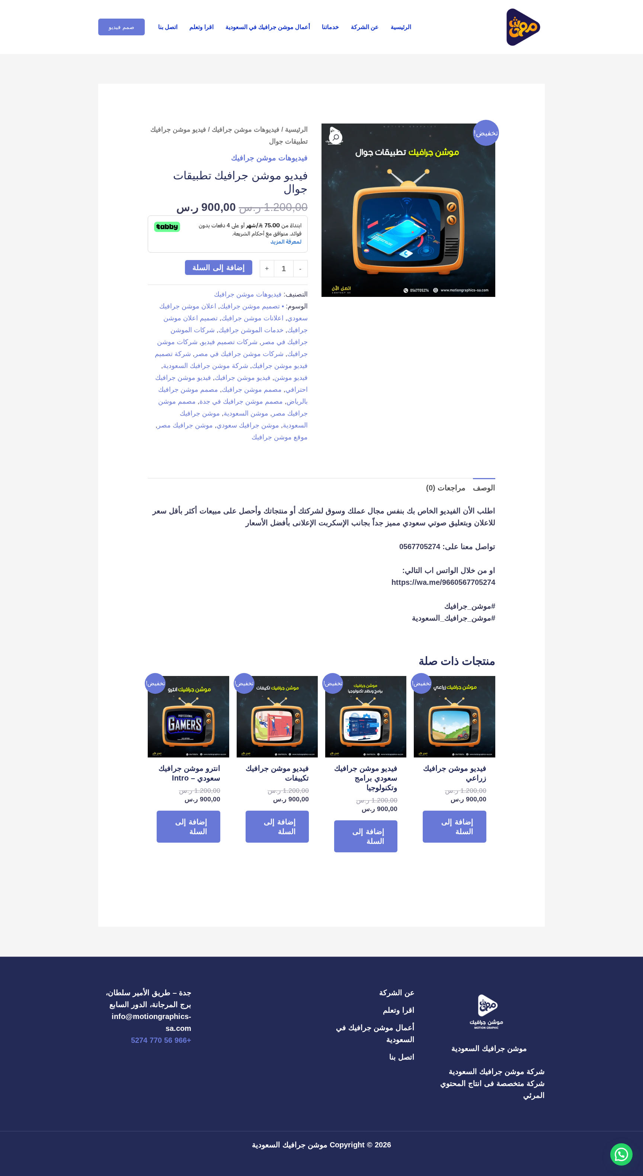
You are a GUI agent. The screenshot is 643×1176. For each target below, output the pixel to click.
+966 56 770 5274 (161, 1040)
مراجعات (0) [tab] (446, 488)
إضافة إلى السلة (218, 267)
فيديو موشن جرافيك (243, 377)
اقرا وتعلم (201, 27)
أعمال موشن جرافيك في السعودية (267, 27)
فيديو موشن (291, 377)
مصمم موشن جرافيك (252, 389)
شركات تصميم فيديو (229, 342)
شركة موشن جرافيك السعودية (205, 365)
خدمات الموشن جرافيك (251, 330)
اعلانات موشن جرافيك (252, 318)
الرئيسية (401, 27)
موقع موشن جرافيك (280, 437)
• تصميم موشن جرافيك (252, 306)
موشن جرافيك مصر (185, 425)
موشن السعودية (246, 413)
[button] (121, 27)
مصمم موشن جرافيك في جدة (241, 401)
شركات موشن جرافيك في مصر (239, 354)
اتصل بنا (167, 27)
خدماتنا (330, 27)
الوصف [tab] (484, 488)
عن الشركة (365, 27)
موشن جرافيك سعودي (248, 425)
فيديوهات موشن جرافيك (245, 129)
